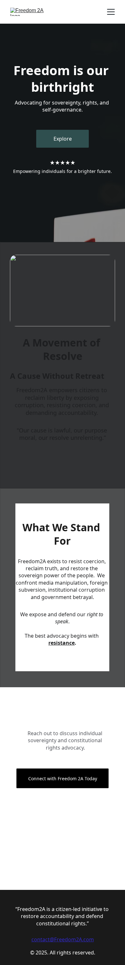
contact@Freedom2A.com (62, 939)
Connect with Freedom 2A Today (62, 778)
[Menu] (111, 12)
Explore (63, 138)
